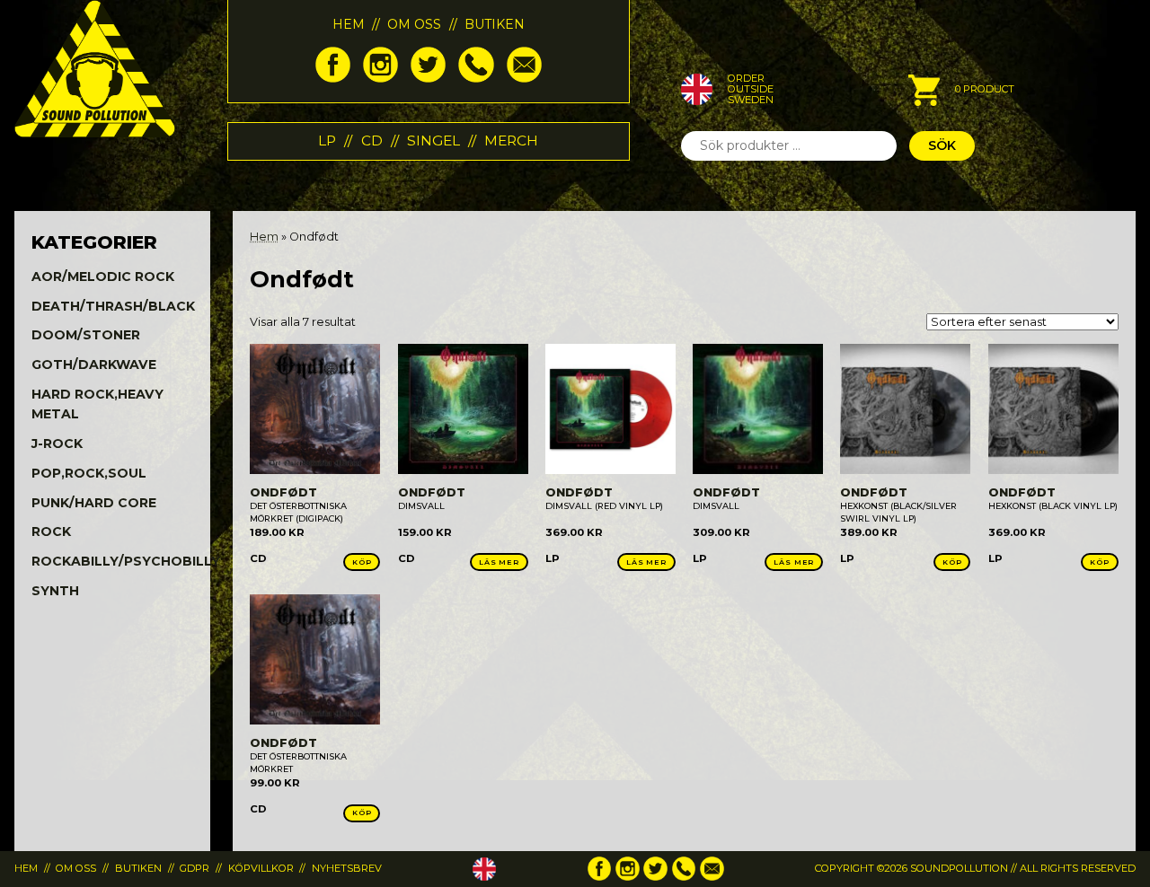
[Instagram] (380, 78)
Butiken (494, 24)
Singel (433, 140)
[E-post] (524, 78)
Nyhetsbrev (347, 868)
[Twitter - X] (428, 78)
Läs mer (499, 562)
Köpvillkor (261, 868)
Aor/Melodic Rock (102, 276)
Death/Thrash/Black (113, 306)
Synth (55, 591)
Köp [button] (361, 562)
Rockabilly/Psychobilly (125, 561)
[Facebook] (332, 78)
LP (327, 140)
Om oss (414, 24)
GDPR (194, 868)
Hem (348, 24)
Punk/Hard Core (93, 503)
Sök (942, 145)
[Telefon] (475, 78)
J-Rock (57, 443)
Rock (51, 531)
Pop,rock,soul (88, 473)
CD (372, 140)
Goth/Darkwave (93, 364)
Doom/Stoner (85, 335)
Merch (511, 140)
